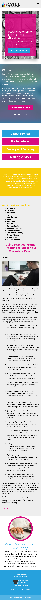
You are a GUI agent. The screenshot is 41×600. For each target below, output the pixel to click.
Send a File (20, 114)
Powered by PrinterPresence (20, 598)
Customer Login (20, 107)
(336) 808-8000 (23, 581)
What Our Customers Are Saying (20, 546)
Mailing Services (20, 157)
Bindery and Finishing (21, 149)
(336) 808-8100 (22, 583)
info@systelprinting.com (20, 585)
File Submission (20, 141)
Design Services (20, 133)
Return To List (8, 508)
